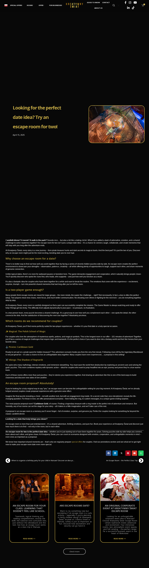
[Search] (113, 5)
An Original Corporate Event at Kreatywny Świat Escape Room (120, 508)
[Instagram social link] (130, 2)
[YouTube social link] (135, 2)
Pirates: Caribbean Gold (21, 347)
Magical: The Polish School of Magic (27, 331)
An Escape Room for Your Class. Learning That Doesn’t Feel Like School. (29, 508)
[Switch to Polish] (6, 5)
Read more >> (29, 538)
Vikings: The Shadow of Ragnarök (26, 359)
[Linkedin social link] (128, 8)
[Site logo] (74, 5)
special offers (77, 442)
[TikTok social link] (133, 8)
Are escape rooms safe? (74, 505)
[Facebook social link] (125, 2)
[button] (108, 453)
